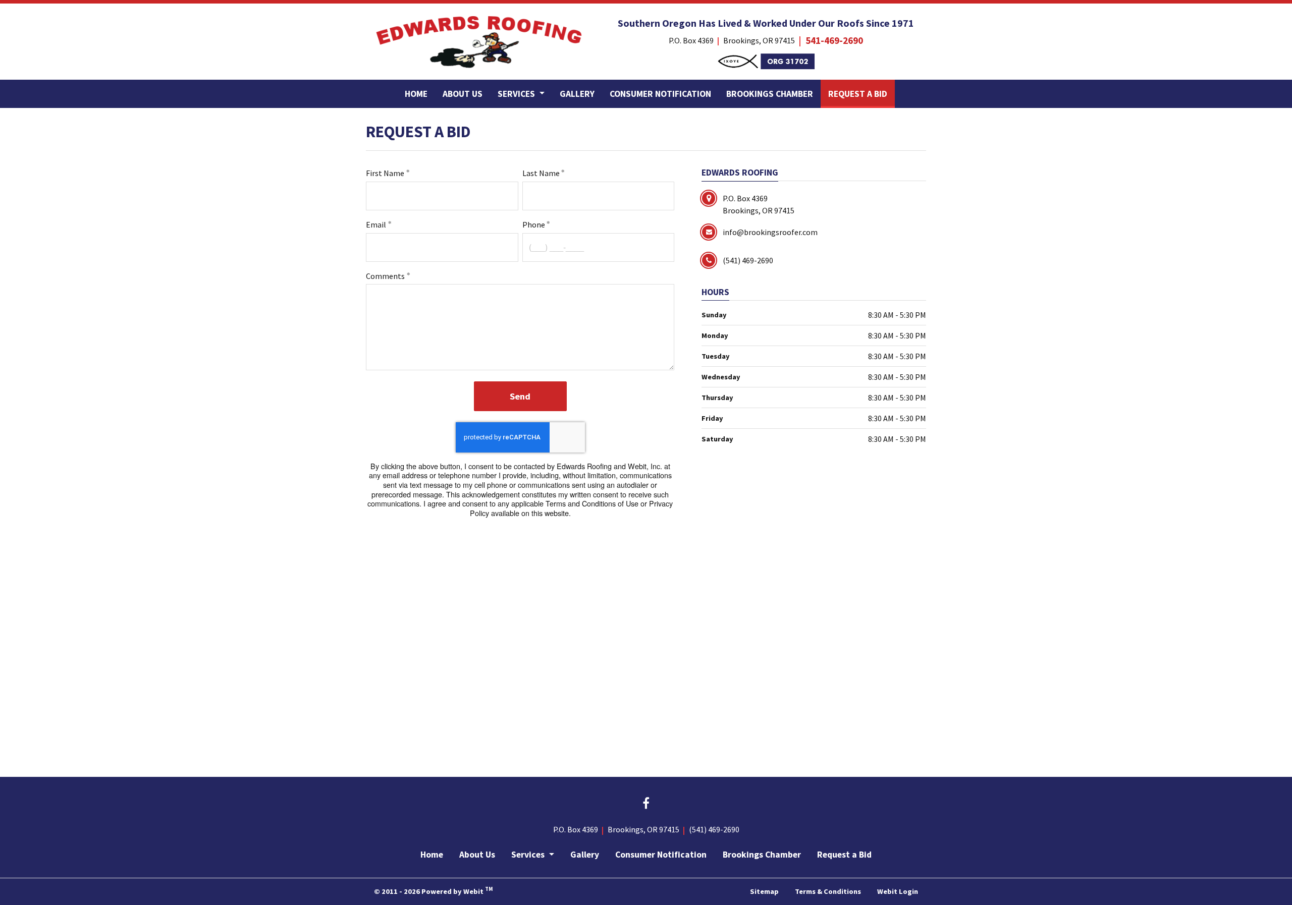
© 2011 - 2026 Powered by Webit (433, 890)
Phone (533, 224)
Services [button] (517, 93)
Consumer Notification (660, 93)
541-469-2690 (834, 40)
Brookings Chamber (769, 93)
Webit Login (897, 891)
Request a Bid (861, 93)
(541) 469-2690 (714, 829)
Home (416, 93)
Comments (385, 276)
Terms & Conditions (828, 891)
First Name (385, 173)
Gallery (577, 93)
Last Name (541, 173)
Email (376, 224)
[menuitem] (416, 94)
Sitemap (764, 891)
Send (520, 396)
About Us (462, 93)
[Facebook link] (646, 804)
